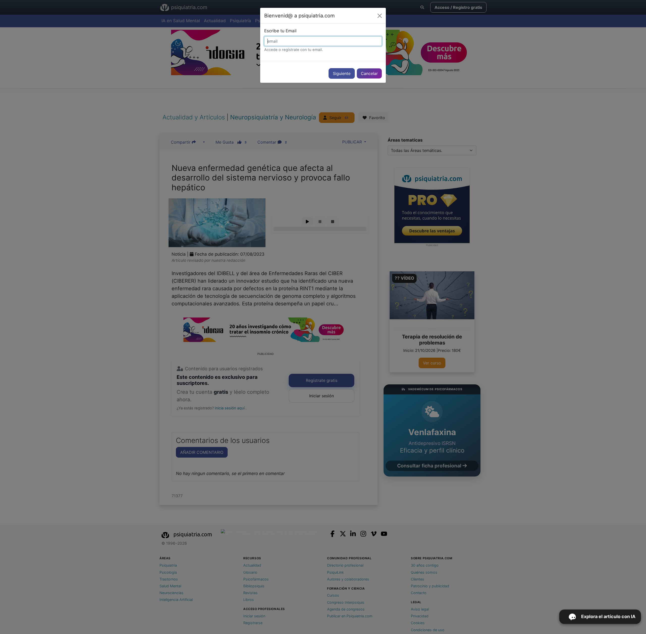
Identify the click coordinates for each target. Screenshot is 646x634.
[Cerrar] (379, 16)
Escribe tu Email (280, 30)
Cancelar (369, 73)
